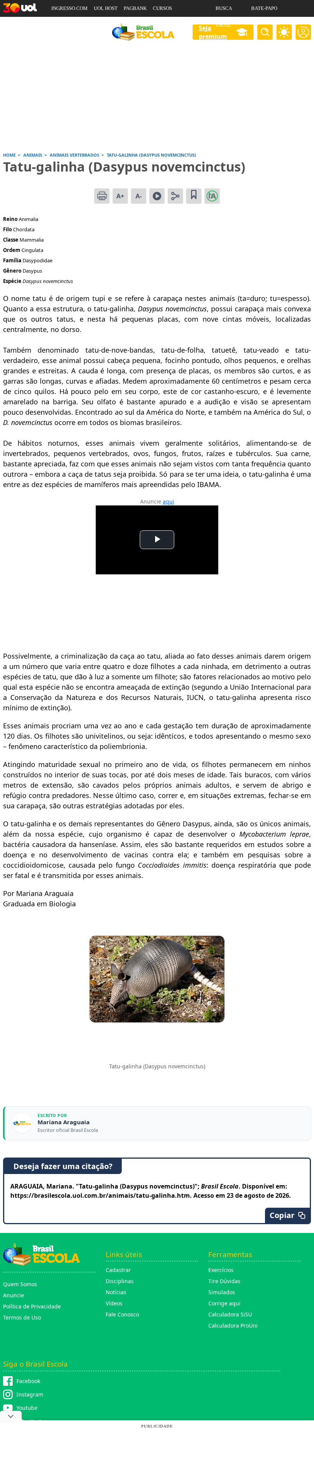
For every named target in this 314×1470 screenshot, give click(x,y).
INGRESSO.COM (69, 8)
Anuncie (13, 1295)
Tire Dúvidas (224, 1281)
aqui (168, 501)
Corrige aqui (224, 1303)
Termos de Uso (22, 1317)
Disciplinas (120, 1281)
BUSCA (224, 8)
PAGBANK (135, 8)
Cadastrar (118, 1270)
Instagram (29, 1394)
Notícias (116, 1292)
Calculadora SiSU (230, 1314)
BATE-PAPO (264, 8)
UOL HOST (106, 8)
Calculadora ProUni (233, 1325)
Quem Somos (20, 1284)
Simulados (221, 1292)
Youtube (27, 1407)
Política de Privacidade (32, 1306)
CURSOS (162, 8)
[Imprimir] (102, 196)
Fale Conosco (122, 1314)
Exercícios (221, 1270)
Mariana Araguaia (64, 1122)
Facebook (28, 1381)
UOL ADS (61, 25)
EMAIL (223, 25)
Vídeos (114, 1303)
